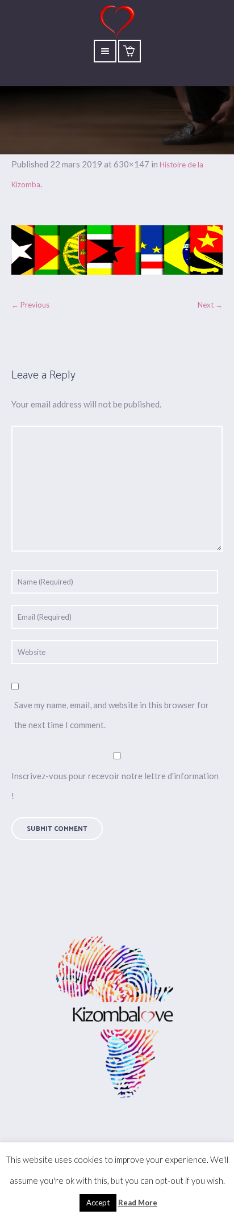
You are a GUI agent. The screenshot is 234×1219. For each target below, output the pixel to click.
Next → (210, 304)
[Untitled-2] (117, 250)
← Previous (30, 304)
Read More (137, 1202)
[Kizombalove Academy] (117, 1018)
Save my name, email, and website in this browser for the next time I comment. (111, 715)
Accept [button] (98, 1202)
